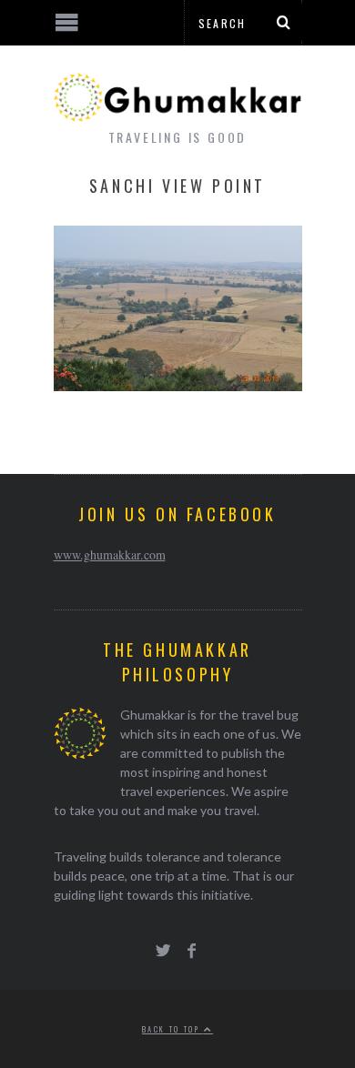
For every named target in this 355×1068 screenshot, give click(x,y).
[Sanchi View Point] (178, 385)
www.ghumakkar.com (110, 554)
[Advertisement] (150, 1000)
